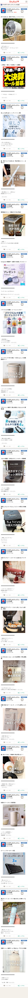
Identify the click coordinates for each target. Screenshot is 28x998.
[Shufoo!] (14, 1)
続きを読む (4, 49)
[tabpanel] (14, 30)
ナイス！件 (8, 52)
